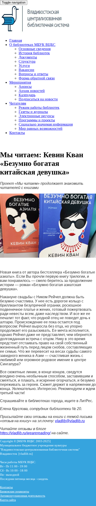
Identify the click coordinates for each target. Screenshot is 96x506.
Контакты (17, 133)
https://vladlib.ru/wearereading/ (25, 433)
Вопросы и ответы (33, 74)
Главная (15, 40)
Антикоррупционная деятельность (22, 495)
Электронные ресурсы (36, 116)
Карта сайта (8, 500)
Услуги (24, 66)
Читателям (17, 103)
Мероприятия (20, 82)
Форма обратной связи (37, 78)
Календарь (27, 95)
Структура (27, 61)
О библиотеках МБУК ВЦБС (32, 45)
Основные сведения (35, 49)
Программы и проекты (37, 120)
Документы (28, 57)
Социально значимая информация (46, 124)
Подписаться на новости (38, 99)
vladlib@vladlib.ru (70, 421)
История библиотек (34, 53)
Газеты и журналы (33, 112)
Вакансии (26, 70)
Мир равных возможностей (40, 128)
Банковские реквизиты (14, 491)
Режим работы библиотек (39, 107)
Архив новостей (32, 91)
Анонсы (25, 87)
